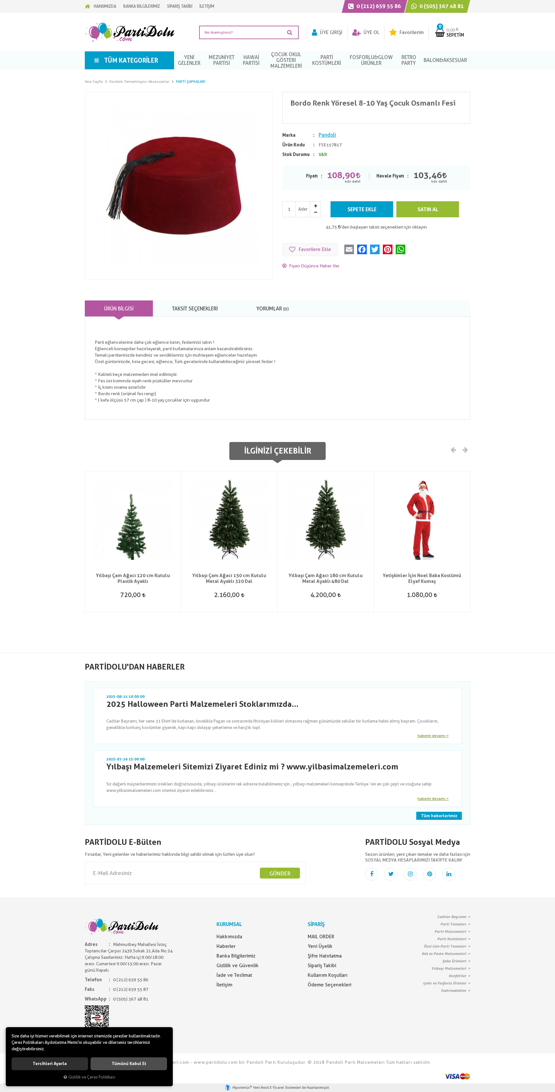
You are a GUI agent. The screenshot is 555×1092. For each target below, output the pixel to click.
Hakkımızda (229, 937)
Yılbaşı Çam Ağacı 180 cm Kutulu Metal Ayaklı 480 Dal (325, 578)
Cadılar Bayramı (451, 916)
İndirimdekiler (453, 990)
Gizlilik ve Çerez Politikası (91, 1077)
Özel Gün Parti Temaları (445, 946)
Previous (453, 449)
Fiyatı (312, 175)
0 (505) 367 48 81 (441, 6)
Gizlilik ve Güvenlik (237, 965)
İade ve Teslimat (234, 975)
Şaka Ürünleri (454, 961)
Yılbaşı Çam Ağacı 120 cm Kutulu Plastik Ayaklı (133, 578)
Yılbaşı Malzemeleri (448, 968)
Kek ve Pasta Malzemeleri (444, 953)
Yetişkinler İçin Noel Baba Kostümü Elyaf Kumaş (422, 578)
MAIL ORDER (321, 937)
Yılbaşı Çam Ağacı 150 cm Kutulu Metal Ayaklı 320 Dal (229, 578)
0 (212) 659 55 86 (378, 6)
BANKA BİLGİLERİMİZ (141, 6)
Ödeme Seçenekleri (329, 985)
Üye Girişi (330, 32)
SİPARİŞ (316, 924)
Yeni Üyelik (320, 946)
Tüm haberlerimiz (439, 815)
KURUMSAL (229, 924)
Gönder (279, 873)
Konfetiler (457, 976)
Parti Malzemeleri (450, 931)
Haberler (225, 946)
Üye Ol (370, 32)
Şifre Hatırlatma (325, 956)
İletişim (224, 985)
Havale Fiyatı (390, 175)
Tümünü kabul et (129, 1063)
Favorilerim (411, 32)
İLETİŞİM (206, 6)
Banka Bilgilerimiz (235, 956)
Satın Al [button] (428, 209)
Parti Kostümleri (451, 939)
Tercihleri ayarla (50, 1063)
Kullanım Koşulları (328, 975)
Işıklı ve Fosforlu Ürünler (444, 983)
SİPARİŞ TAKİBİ (179, 6)
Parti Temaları (453, 924)
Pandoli (327, 135)
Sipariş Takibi (322, 965)
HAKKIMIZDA (105, 6)
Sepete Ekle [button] (362, 209)
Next (464, 449)
